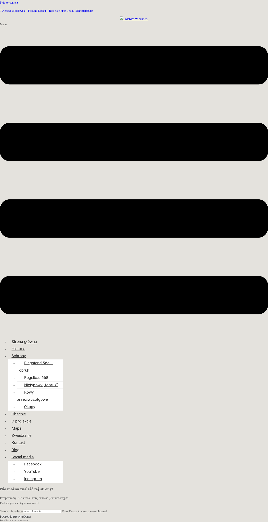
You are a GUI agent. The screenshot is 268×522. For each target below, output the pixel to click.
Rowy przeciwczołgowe (32, 396)
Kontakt (18, 442)
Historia (18, 348)
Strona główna (24, 341)
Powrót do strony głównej (15, 516)
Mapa (17, 428)
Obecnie (19, 414)
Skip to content (9, 2)
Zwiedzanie (21, 435)
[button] (134, 178)
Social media (23, 457)
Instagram (33, 478)
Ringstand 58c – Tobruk (35, 366)
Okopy (29, 406)
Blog (15, 449)
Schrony (19, 355)
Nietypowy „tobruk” (41, 384)
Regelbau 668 (36, 377)
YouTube (32, 471)
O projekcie (21, 421)
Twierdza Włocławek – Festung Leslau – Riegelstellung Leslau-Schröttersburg (46, 10)
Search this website (11, 511)
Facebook (32, 464)
